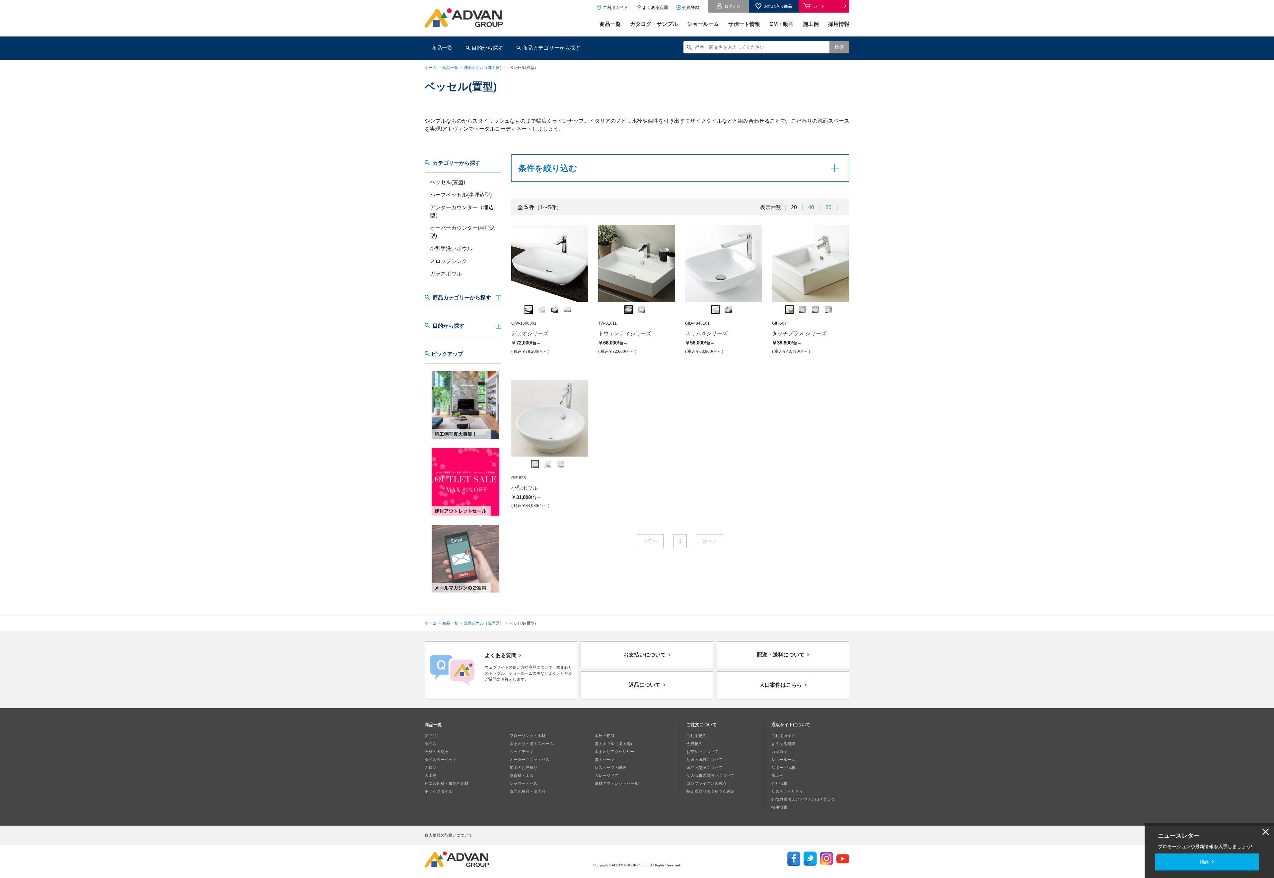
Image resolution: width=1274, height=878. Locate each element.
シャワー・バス (523, 783)
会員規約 (694, 743)
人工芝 (431, 775)
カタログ (779, 751)
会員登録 (690, 7)
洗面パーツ (604, 759)
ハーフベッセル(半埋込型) (461, 195)
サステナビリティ (787, 791)
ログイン (733, 6)
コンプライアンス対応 (706, 783)
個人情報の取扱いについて (710, 775)
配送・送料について (781, 655)
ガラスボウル (446, 274)
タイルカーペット (441, 759)
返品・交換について (704, 767)
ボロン (431, 767)
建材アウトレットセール (616, 783)
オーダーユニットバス (529, 759)
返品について (645, 685)
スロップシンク (448, 261)
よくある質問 (655, 7)
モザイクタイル (439, 791)
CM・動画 (781, 24)
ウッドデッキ (521, 751)
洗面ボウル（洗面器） (484, 67)
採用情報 (838, 24)
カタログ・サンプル (654, 24)
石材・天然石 (437, 751)
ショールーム (703, 24)
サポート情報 (744, 24)
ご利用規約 (696, 735)
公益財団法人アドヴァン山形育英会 (803, 799)
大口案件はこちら (780, 685)
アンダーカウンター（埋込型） (462, 211)
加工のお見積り (523, 767)
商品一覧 (610, 24)
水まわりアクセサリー (614, 751)
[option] (549, 290)
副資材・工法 (521, 775)
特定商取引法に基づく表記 (710, 791)
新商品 (431, 735)
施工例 (811, 24)
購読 (1204, 861)
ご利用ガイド (615, 7)
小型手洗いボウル (451, 248)
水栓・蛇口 (604, 735)
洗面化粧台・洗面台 (527, 791)
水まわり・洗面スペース (531, 743)
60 (828, 207)
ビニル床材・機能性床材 (446, 783)
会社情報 (779, 783)
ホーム (431, 67)
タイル (431, 743)
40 (811, 207)
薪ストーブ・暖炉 (610, 767)
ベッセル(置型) (447, 182)
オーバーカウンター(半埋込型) (462, 232)
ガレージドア (606, 775)
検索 (839, 47)
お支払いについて (644, 655)
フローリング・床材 (527, 735)
